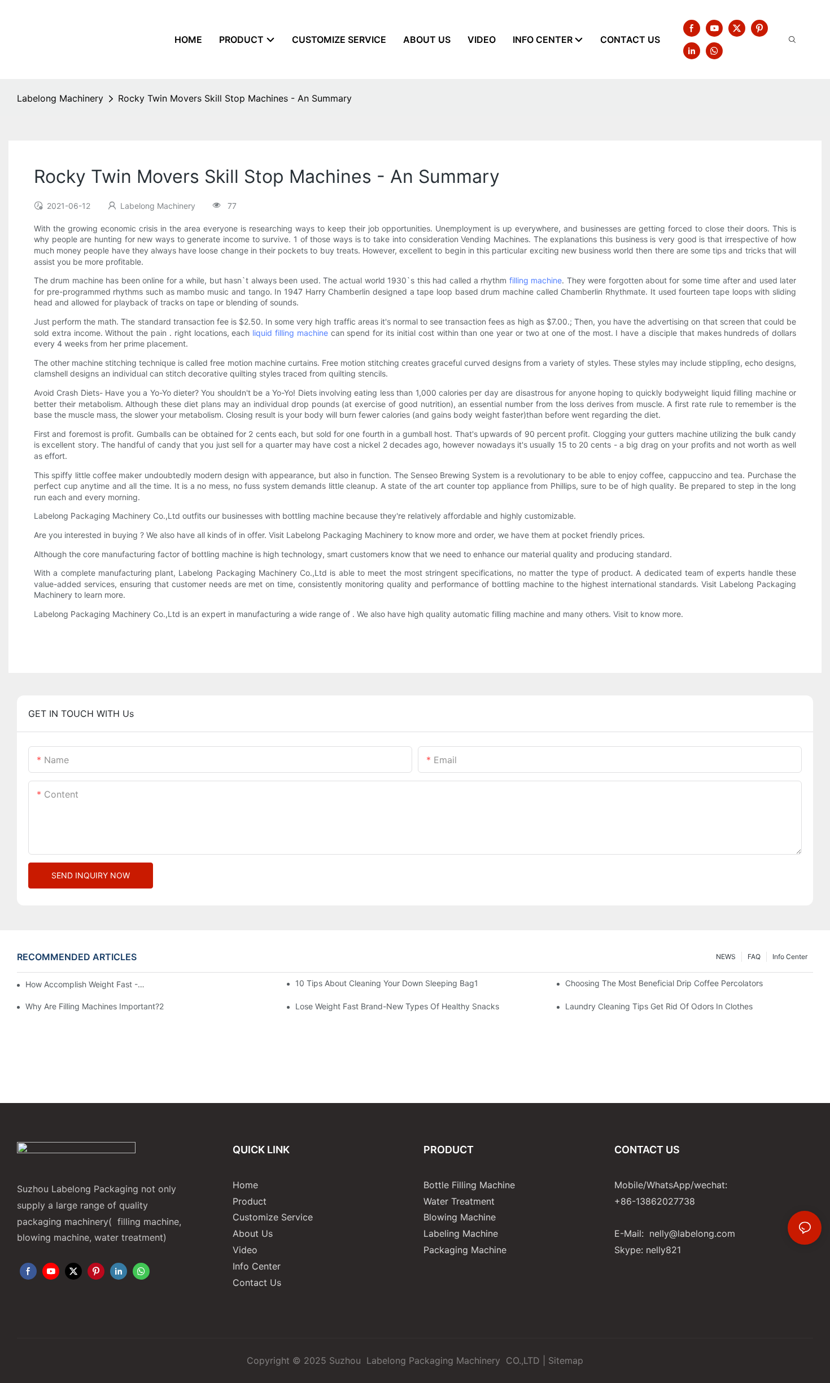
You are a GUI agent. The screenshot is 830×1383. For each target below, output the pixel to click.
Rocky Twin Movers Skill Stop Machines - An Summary (235, 98)
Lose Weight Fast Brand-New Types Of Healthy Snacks (397, 1006)
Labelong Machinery (60, 98)
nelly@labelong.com (692, 1233)
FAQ (754, 956)
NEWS (726, 956)
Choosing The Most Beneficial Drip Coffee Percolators (664, 983)
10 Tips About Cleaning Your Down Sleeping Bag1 (386, 983)
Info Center (789, 956)
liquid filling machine (290, 333)
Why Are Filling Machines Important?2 (94, 1006)
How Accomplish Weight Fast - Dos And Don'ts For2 (85, 984)
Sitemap (565, 1360)
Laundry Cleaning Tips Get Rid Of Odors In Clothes (659, 1006)
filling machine (535, 280)
